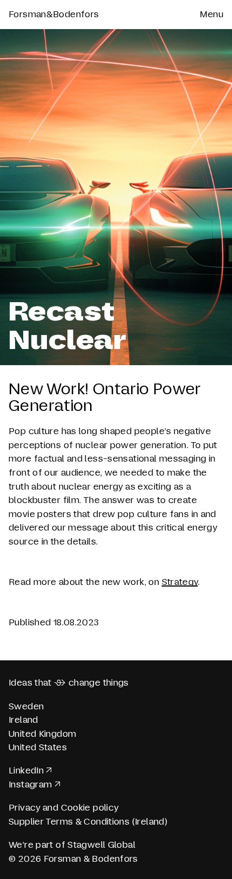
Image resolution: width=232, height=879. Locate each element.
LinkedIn (26, 770)
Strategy (180, 582)
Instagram (30, 784)
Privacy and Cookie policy (64, 807)
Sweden (26, 706)
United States (38, 747)
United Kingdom (42, 734)
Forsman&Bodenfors (54, 14)
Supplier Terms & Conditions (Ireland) (88, 821)
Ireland (23, 719)
